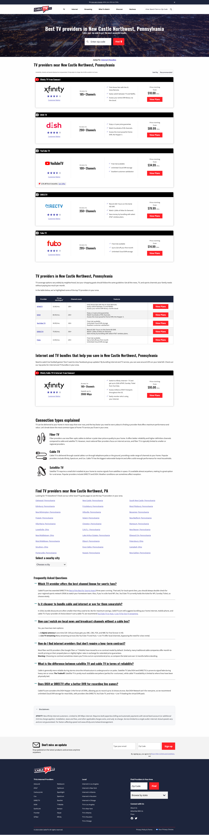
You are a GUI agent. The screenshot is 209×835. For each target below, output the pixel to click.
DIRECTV (40, 331)
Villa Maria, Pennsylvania (46, 523)
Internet (75, 9)
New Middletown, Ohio (45, 535)
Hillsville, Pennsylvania (91, 512)
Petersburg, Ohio (136, 541)
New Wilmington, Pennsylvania (48, 512)
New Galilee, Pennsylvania (139, 553)
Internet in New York (89, 788)
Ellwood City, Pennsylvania (140, 535)
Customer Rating (54, 100)
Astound (37, 784)
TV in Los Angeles (88, 804)
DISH (39, 315)
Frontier (37, 813)
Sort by (155, 72)
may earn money (96, 2)
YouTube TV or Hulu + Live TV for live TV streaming (118, 613)
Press (132, 814)
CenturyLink (38, 792)
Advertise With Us (137, 811)
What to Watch (104, 9)
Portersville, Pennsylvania (46, 553)
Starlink (60, 800)
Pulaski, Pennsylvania (44, 518)
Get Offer (62, 184)
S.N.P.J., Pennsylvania (91, 529)
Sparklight (60, 792)
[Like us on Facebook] (132, 819)
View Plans (156, 99)
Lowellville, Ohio (42, 529)
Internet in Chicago (89, 800)
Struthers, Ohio (42, 547)
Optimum (60, 788)
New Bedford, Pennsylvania (140, 518)
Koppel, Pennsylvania (91, 553)
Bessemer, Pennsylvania (139, 512)
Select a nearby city (48, 557)
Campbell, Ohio (135, 547)
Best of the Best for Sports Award (82, 590)
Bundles (112, 60)
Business (132, 9)
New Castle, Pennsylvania (92, 500)
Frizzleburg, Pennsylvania (92, 506)
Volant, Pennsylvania (90, 518)
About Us (134, 808)
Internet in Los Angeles (90, 784)
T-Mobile (60, 804)
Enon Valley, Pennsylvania (92, 547)
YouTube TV (41, 323)
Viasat (59, 813)
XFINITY (40, 306)
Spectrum (60, 796)
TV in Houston (87, 817)
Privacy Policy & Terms (144, 830)
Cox (35, 796)
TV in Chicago (87, 821)
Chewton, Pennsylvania (91, 523)
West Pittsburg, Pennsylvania (141, 506)
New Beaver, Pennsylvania (139, 529)
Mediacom (60, 784)
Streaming (88, 9)
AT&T (36, 788)
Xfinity (59, 817)
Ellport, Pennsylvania (91, 541)
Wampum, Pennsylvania (139, 523)
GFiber (36, 817)
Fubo (39, 340)
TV (64, 9)
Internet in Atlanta (88, 792)
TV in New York (87, 809)
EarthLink (37, 809)
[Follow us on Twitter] (136, 819)
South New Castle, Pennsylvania (142, 500)
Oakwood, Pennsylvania (45, 500)
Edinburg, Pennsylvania (45, 506)
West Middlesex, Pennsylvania (48, 541)
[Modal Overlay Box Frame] (104, 748)
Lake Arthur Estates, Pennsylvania (96, 535)
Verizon (59, 809)
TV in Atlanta (86, 813)
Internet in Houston (89, 796)
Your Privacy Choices (166, 829)
